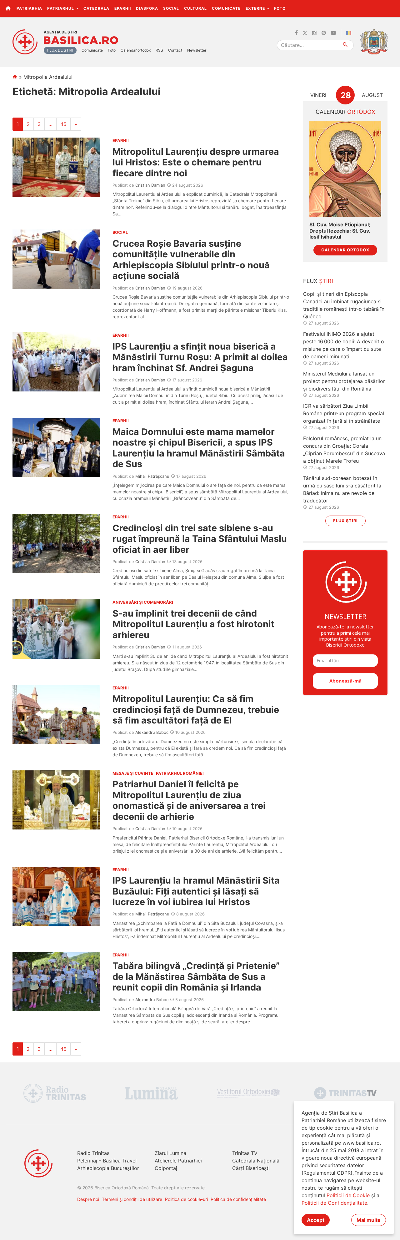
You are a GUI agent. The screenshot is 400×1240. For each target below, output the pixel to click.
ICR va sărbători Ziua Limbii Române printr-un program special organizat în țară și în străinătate (343, 413)
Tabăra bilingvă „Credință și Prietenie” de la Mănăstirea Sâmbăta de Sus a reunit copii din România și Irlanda (196, 976)
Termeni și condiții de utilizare (132, 1199)
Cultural (195, 8)
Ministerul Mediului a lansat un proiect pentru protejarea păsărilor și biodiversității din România (344, 381)
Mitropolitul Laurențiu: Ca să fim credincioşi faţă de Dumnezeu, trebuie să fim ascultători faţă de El (195, 709)
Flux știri (345, 520)
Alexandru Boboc (151, 732)
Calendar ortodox (136, 50)
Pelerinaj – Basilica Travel (107, 1160)
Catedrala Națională (255, 1160)
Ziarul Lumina (170, 1153)
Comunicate (226, 8)
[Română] (350, 33)
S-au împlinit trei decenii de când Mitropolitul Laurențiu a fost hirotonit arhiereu (193, 624)
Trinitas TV (245, 1153)
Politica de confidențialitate (238, 1199)
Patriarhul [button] (61, 8)
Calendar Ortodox (345, 250)
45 (63, 124)
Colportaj (166, 1168)
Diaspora (147, 8)
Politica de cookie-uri (186, 1199)
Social (171, 8)
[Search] (345, 45)
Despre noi (88, 1199)
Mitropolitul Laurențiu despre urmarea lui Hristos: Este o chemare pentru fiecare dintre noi (195, 162)
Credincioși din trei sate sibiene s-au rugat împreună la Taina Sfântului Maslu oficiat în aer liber (199, 538)
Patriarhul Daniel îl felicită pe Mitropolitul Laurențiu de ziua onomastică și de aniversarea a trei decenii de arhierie (189, 800)
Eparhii (122, 8)
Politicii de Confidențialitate (334, 1203)
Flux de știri (60, 50)
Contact (175, 50)
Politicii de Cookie (348, 1195)
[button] (391, 8)
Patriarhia (29, 8)
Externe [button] (256, 8)
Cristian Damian (150, 185)
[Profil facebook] (296, 33)
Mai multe (369, 1220)
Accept (315, 1220)
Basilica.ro (81, 40)
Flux (318, 281)
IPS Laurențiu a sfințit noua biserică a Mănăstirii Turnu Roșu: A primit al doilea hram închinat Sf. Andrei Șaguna (200, 357)
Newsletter (196, 50)
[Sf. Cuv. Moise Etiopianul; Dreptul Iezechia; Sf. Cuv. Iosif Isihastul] (345, 169)
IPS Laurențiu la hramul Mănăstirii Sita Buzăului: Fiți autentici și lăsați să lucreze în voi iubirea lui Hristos (196, 891)
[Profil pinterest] (323, 33)
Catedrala (96, 8)
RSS (159, 50)
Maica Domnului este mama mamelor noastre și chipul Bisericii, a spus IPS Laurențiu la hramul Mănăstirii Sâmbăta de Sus (198, 447)
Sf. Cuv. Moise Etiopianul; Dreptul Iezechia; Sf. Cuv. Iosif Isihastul (339, 230)
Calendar (345, 111)
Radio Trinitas (93, 1153)
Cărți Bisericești (251, 1168)
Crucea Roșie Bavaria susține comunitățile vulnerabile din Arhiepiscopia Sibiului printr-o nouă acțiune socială (191, 259)
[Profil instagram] (314, 33)
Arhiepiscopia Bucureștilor (108, 1168)
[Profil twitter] (305, 33)
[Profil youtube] (333, 33)
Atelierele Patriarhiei (178, 1160)
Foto (280, 8)
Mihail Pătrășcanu (152, 476)
